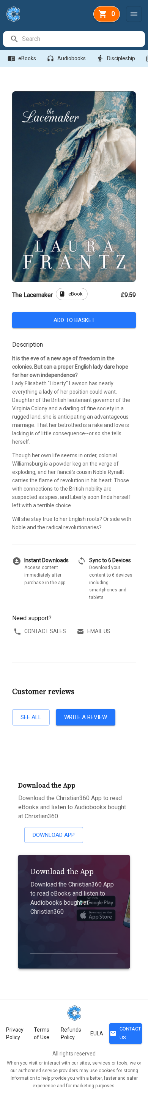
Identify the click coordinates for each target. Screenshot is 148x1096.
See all (30, 717)
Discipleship (115, 58)
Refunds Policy (71, 1033)
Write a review (85, 717)
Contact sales (45, 631)
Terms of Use (41, 1033)
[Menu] (134, 14)
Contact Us (125, 1033)
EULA (96, 1033)
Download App (54, 835)
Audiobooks (66, 58)
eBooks (22, 58)
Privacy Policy (15, 1033)
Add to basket (74, 320)
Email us (98, 631)
